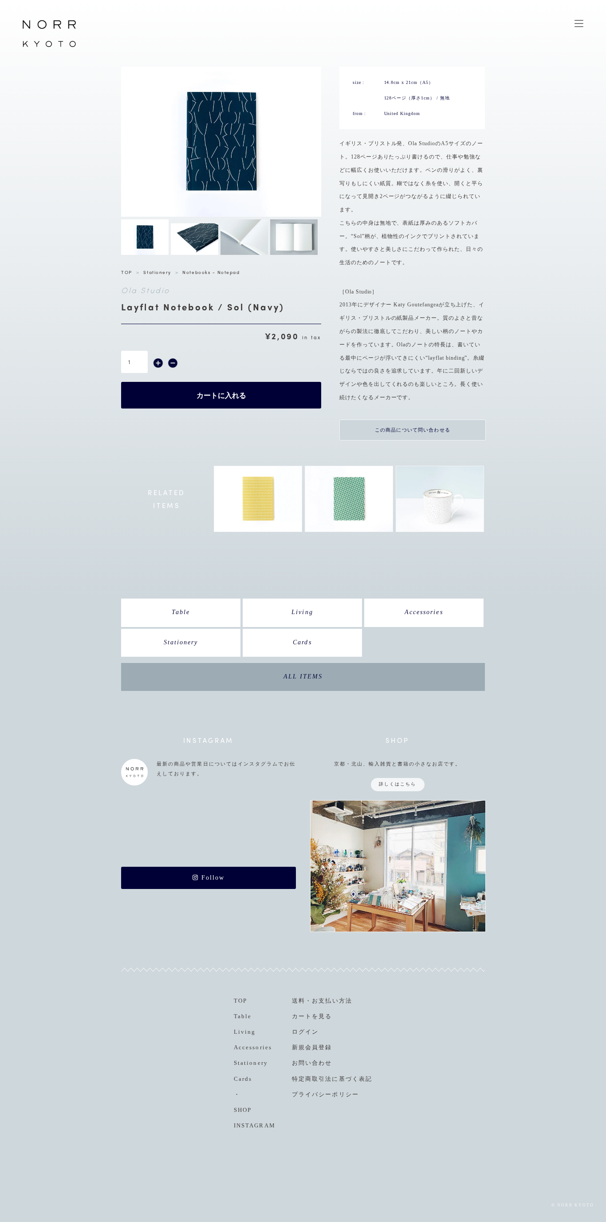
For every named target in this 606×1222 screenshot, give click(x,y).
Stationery (157, 272)
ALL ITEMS (303, 676)
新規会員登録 (312, 1047)
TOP (126, 272)
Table (181, 612)
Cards (302, 642)
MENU (579, 23)
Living (302, 612)
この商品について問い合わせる (412, 429)
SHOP (243, 1110)
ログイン (305, 1031)
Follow (211, 877)
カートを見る (312, 1016)
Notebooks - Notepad (211, 272)
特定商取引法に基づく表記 (332, 1078)
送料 (298, 1000)
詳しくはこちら (397, 784)
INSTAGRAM (254, 1125)
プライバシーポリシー (325, 1094)
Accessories (424, 612)
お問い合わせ (312, 1062)
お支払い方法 (332, 1000)
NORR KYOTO (49, 46)
